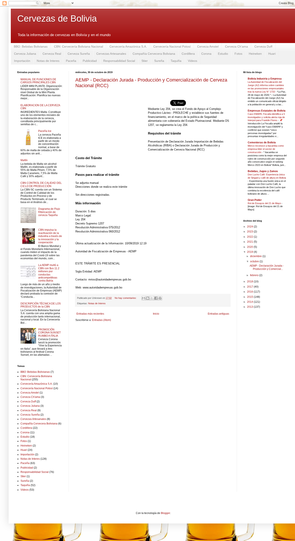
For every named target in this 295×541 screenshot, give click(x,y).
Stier (144, 60)
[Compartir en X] (152, 298)
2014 (250, 301)
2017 (250, 286)
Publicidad (90, 60)
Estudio (223, 53)
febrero (254, 275)
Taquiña (176, 60)
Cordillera (188, 53)
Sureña (159, 60)
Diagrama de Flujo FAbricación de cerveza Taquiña (49, 212)
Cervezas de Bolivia (57, 18)
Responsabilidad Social (119, 60)
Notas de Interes (48, 60)
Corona (206, 53)
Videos (192, 60)
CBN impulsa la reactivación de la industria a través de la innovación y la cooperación (50, 236)
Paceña (71, 60)
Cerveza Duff (263, 46)
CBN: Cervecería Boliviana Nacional (78, 46)
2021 (250, 241)
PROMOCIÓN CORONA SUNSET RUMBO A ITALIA (49, 332)
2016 (250, 291)
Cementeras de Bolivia (262, 142)
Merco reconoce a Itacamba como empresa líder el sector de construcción (266, 149)
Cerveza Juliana (25, 53)
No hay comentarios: (126, 298)
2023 (250, 231)
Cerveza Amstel (208, 46)
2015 (250, 296)
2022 (250, 236)
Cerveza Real (52, 53)
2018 (250, 281)
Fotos (238, 53)
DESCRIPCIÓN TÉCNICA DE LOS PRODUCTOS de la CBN (41, 305)
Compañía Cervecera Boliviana (154, 53)
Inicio (156, 313)
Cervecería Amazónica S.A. (128, 46)
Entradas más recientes (90, 313)
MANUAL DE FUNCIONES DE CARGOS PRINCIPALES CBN (38, 81)
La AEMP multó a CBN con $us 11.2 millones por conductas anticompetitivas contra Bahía (48, 273)
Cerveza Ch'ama (236, 46)
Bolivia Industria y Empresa (265, 78)
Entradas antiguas (218, 313)
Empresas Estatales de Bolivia (266, 110)
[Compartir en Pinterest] (160, 298)
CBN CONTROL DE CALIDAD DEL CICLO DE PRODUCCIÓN (41, 184)
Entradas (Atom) (101, 320)
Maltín (24, 160)
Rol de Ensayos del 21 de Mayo (265, 203)
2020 (250, 246)
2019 (250, 251)
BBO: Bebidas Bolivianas (31, 46)
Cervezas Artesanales (111, 53)
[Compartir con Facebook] (156, 298)
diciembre (256, 256)
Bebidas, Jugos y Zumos (263, 171)
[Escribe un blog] (148, 298)
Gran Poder (255, 200)
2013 (250, 306)
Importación (22, 60)
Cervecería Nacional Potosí (172, 46)
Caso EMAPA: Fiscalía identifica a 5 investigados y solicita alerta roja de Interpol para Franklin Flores (266, 117)
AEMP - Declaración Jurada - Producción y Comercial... (267, 267)
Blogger (165, 513)
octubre (255, 261)
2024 (250, 226)
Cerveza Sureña (79, 53)
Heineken (255, 53)
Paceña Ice (44, 131)
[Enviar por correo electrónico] (143, 298)
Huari (272, 53)
